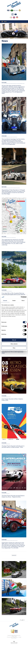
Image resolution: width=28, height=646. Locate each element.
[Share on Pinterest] (24, 619)
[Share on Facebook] (20, 619)
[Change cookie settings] (16, 637)
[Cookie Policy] (15, 637)
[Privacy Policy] (9, 637)
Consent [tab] (5, 300)
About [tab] (23, 300)
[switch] (25, 326)
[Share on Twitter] (22, 619)
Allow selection (14, 343)
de (17, 17)
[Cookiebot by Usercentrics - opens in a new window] (21, 297)
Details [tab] (14, 300)
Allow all (14, 340)
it (11, 17)
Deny (14, 347)
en (14, 17)
